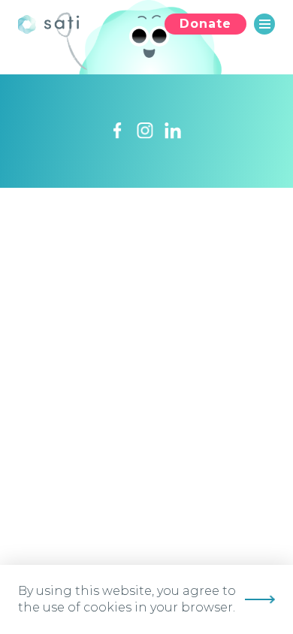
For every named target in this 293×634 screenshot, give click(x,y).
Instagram (145, 130)
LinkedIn (173, 130)
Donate (205, 24)
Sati (52, 24)
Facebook (117, 130)
